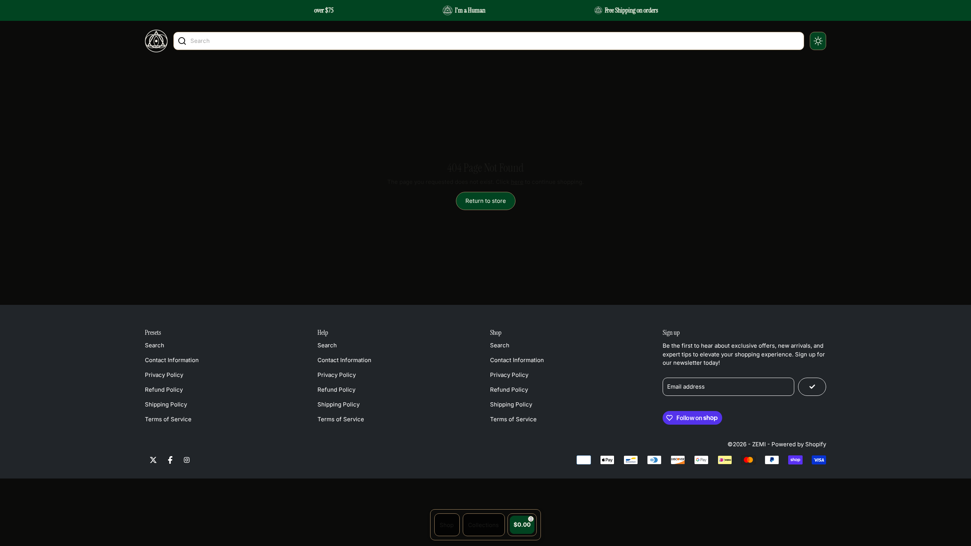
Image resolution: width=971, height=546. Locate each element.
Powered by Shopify (798, 444)
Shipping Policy (166, 404)
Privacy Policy (164, 374)
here (517, 181)
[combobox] (495, 40)
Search (154, 345)
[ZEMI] (156, 41)
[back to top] (941, 465)
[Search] (182, 41)
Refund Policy (164, 389)
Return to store (485, 200)
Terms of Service (168, 419)
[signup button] (812, 387)
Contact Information (172, 360)
